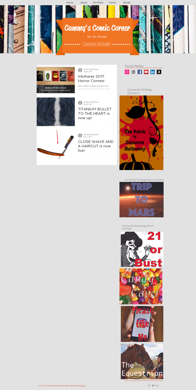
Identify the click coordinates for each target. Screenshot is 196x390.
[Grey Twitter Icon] (153, 385)
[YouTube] (146, 72)
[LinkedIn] (152, 72)
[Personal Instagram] (127, 72)
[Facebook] (140, 72)
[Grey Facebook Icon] (149, 385)
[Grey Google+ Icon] (157, 385)
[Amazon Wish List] (159, 72)
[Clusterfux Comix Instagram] (133, 72)
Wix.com (81, 386)
